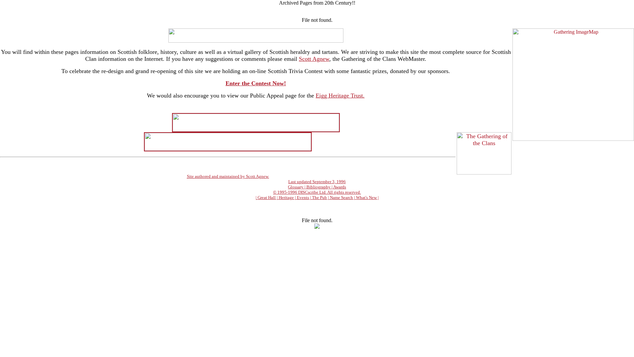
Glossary (295, 186)
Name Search (341, 197)
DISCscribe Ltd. (312, 192)
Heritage (286, 197)
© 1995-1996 (285, 192)
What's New (366, 197)
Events (303, 197)
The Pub (319, 197)
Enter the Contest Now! (256, 83)
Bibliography (318, 186)
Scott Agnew (314, 59)
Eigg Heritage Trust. (340, 95)
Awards (339, 186)
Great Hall (267, 197)
